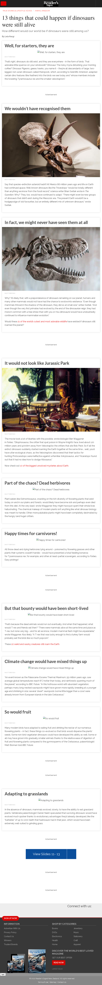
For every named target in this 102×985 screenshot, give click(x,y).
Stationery (78, 936)
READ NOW (59, 963)
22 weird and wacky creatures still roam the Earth (35, 644)
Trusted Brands (11, 944)
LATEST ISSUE (57, 969)
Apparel (77, 944)
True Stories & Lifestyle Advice (17, 11)
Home (55, 944)
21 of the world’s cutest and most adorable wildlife (42, 321)
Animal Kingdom (42, 11)
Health (55, 940)
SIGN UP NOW (10, 918)
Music (76, 932)
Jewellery (78, 928)
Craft (76, 940)
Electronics (57, 936)
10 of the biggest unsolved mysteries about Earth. (44, 465)
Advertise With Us (12, 928)
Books (55, 928)
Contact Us (9, 936)
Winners (7, 940)
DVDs (54, 932)
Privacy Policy (10, 932)
